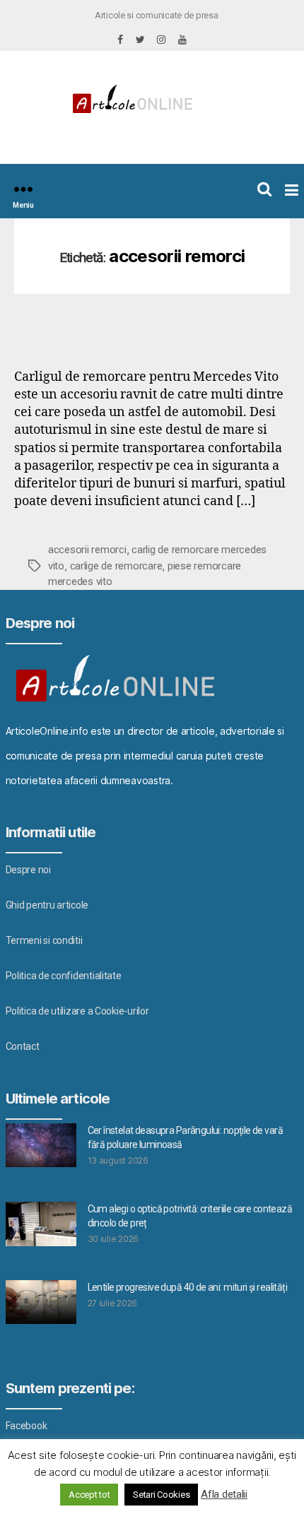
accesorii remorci (87, 549)
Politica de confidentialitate (64, 975)
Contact (23, 1046)
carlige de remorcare (116, 566)
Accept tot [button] (89, 1494)
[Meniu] (23, 189)
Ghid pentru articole (47, 905)
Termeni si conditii (44, 940)
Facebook (26, 1425)
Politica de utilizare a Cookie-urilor (77, 1011)
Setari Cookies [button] (161, 1494)
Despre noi (28, 869)
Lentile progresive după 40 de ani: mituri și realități (188, 1287)
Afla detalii (224, 1494)
